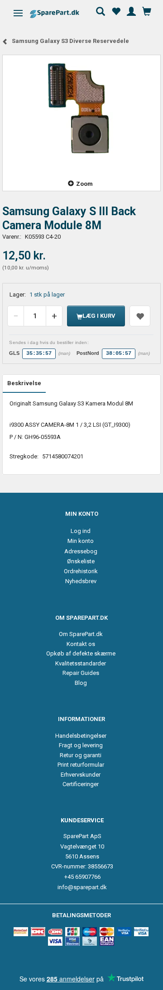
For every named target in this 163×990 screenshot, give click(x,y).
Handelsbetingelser (80, 735)
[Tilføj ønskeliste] (139, 316)
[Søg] (100, 10)
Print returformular (81, 764)
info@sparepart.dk (82, 887)
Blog (81, 682)
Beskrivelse (24, 383)
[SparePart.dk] (62, 14)
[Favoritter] (116, 10)
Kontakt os (81, 644)
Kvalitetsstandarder (80, 663)
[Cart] (146, 10)
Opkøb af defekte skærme (80, 653)
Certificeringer (80, 784)
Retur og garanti (80, 755)
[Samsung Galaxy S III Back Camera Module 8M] (81, 112)
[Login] (131, 10)
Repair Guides (80, 672)
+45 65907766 (82, 876)
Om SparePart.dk (81, 634)
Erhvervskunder (81, 774)
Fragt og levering (81, 745)
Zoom (84, 183)
